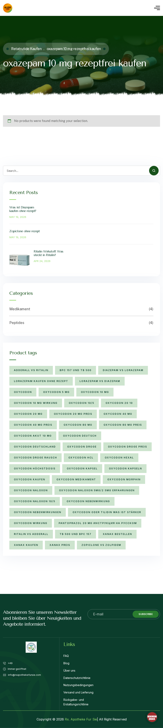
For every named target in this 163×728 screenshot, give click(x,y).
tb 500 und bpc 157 (75, 534)
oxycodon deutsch (80, 435)
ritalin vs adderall (31, 534)
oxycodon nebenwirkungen (37, 512)
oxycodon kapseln (125, 468)
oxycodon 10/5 (81, 402)
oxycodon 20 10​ (119, 402)
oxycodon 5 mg (56, 392)
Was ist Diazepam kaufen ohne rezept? (22, 209)
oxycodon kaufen (29, 479)
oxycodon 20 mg (28, 413)
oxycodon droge (82, 446)
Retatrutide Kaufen (26, 49)
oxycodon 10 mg (95, 392)
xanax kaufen (26, 544)
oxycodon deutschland (35, 446)
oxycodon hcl (80, 457)
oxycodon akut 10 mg (33, 435)
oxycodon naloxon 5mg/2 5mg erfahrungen (97, 490)
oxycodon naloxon (31, 490)
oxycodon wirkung (30, 523)
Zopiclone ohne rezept (24, 231)
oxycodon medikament (76, 479)
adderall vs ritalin (31, 370)
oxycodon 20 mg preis (73, 413)
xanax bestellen (117, 534)
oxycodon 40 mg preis (33, 424)
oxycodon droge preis (127, 446)
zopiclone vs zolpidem (101, 544)
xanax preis (59, 544)
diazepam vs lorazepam (123, 370)
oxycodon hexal (119, 457)
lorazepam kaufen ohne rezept (41, 381)
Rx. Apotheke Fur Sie (81, 719)
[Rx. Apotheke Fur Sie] (7, 8)
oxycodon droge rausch (35, 457)
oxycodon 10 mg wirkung (35, 402)
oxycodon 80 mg (78, 424)
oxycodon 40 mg (118, 413)
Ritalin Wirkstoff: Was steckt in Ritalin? (48, 253)
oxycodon (23, 392)
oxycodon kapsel (82, 468)
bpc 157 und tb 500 (75, 370)
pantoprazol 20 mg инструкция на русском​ (98, 523)
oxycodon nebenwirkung (88, 501)
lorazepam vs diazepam (100, 381)
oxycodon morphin (124, 479)
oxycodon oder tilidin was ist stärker (107, 512)
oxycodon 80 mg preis (123, 424)
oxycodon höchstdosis (34, 468)
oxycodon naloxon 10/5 (34, 501)
